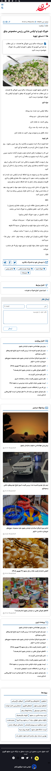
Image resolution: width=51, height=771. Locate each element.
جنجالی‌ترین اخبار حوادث (13, 706)
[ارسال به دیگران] (6, 22)
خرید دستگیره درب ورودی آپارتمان (35, 725)
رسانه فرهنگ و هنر (26, 711)
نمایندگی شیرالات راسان (16, 725)
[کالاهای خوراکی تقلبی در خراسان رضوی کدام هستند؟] (25, 592)
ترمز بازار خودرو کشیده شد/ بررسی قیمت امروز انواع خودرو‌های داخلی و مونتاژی (26, 352)
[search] (2, 8)
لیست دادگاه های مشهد (38, 730)
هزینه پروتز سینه (24, 730)
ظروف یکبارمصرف (22, 715)
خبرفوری (43, 701)
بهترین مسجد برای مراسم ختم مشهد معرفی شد (31, 736)
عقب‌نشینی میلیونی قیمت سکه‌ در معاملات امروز (30, 379)
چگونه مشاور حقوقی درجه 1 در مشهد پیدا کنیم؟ (31, 720)
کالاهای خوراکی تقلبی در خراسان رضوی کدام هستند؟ (29, 370)
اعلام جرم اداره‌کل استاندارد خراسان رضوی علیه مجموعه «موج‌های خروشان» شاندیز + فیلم (25, 360)
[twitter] (15, 262)
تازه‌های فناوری (27, 706)
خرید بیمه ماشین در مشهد (38, 715)
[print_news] (4, 22)
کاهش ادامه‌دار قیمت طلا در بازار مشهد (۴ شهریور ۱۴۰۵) (28, 366)
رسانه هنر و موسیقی (40, 711)
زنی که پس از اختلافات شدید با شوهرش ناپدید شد (30, 387)
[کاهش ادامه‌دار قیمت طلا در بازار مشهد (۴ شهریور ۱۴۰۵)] (25, 553)
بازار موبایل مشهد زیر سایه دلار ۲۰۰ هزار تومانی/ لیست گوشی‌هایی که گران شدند (25, 393)
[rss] (19, 1)
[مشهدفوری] (43, 7)
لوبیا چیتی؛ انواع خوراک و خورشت (35, 290)
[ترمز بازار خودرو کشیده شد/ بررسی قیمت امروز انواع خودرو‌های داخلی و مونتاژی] (25, 467)
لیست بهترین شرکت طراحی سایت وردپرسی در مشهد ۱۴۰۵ (27, 383)
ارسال (10, 328)
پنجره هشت (10, 720)
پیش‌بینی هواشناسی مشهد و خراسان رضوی (32, 346)
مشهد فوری (6, 751)
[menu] (2, 5)
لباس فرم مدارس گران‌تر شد (37, 374)
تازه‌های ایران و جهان (40, 706)
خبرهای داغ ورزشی (17, 701)
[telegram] (4, 262)
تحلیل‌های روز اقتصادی (32, 701)
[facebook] (10, 262)
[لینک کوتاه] (9, 22)
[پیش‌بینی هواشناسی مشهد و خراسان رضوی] (25, 427)
